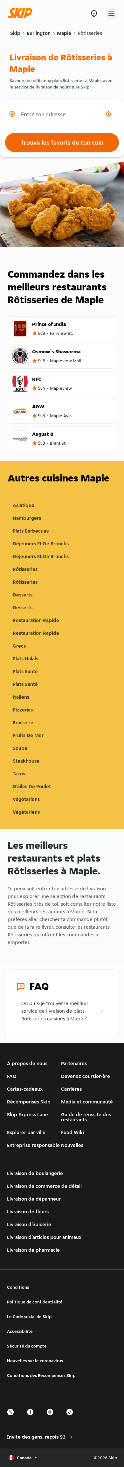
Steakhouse (26, 760)
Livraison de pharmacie (33, 1250)
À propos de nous (27, 1063)
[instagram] (51, 1417)
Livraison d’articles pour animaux (44, 1237)
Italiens (21, 697)
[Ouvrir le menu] (111, 13)
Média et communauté (87, 1101)
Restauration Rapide (36, 620)
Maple (64, 33)
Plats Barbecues (31, 530)
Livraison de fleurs (28, 1211)
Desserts (22, 594)
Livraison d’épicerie (29, 1224)
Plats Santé (25, 671)
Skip (15, 33)
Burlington (39, 33)
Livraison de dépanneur (34, 1198)
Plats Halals (25, 658)
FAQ (12, 1076)
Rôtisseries (90, 33)
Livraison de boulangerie (35, 1173)
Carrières (71, 1089)
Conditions (18, 1287)
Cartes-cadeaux (25, 1089)
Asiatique (23, 505)
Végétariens (26, 799)
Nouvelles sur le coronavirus (35, 1360)
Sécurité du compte (27, 1346)
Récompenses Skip (29, 1101)
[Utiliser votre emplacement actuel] (108, 114)
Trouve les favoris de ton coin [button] (62, 142)
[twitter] (12, 1417)
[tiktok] (71, 1417)
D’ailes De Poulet (32, 786)
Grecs (19, 645)
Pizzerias (23, 709)
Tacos (19, 773)
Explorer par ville (26, 1132)
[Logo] (21, 13)
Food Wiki (72, 1132)
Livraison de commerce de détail (44, 1186)
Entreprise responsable (33, 1145)
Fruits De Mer (28, 735)
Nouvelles (72, 1145)
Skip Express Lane (27, 1114)
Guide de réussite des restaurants (86, 1117)
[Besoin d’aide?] (94, 13)
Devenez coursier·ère (85, 1076)
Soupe (20, 748)
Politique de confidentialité (35, 1302)
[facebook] (32, 1417)
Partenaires (74, 1063)
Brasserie (23, 722)
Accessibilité (20, 1331)
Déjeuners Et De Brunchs (41, 543)
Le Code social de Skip (29, 1316)
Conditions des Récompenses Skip (41, 1375)
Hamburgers (27, 518)
